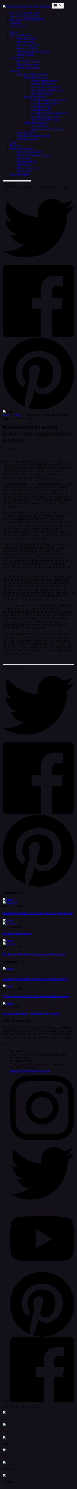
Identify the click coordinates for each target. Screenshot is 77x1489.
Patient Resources (21, 148)
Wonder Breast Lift (43, 83)
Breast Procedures (29, 61)
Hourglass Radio (27, 139)
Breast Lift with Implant (45, 87)
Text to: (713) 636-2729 (24, 16)
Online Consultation (29, 151)
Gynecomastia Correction (47, 129)
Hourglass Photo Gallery (32, 74)
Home (14, 32)
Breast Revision (41, 93)
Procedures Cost (27, 168)
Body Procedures (28, 64)
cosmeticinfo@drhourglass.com (30, 1070)
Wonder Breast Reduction (47, 90)
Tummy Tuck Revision (45, 119)
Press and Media (27, 48)
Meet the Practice (21, 35)
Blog (13, 142)
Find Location (18, 26)
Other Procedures (28, 67)
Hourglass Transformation (33, 135)
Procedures (17, 58)
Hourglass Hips (41, 106)
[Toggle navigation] (58, 6)
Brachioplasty (40, 126)
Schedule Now (19, 174)
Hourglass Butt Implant (45, 103)
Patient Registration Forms (34, 155)
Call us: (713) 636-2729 (25, 13)
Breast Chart (25, 171)
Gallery (14, 71)
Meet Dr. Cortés (27, 38)
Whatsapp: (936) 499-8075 (27, 19)
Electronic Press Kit (29, 45)
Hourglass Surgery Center (33, 51)
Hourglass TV (26, 132)
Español (15, 22)
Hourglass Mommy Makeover (49, 113)
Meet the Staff (25, 41)
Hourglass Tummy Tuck (46, 116)
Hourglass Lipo (41, 109)
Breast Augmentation (44, 80)
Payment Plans (26, 161)
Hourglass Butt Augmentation (49, 100)
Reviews (15, 145)
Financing (23, 158)
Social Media (25, 54)
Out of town (24, 164)
